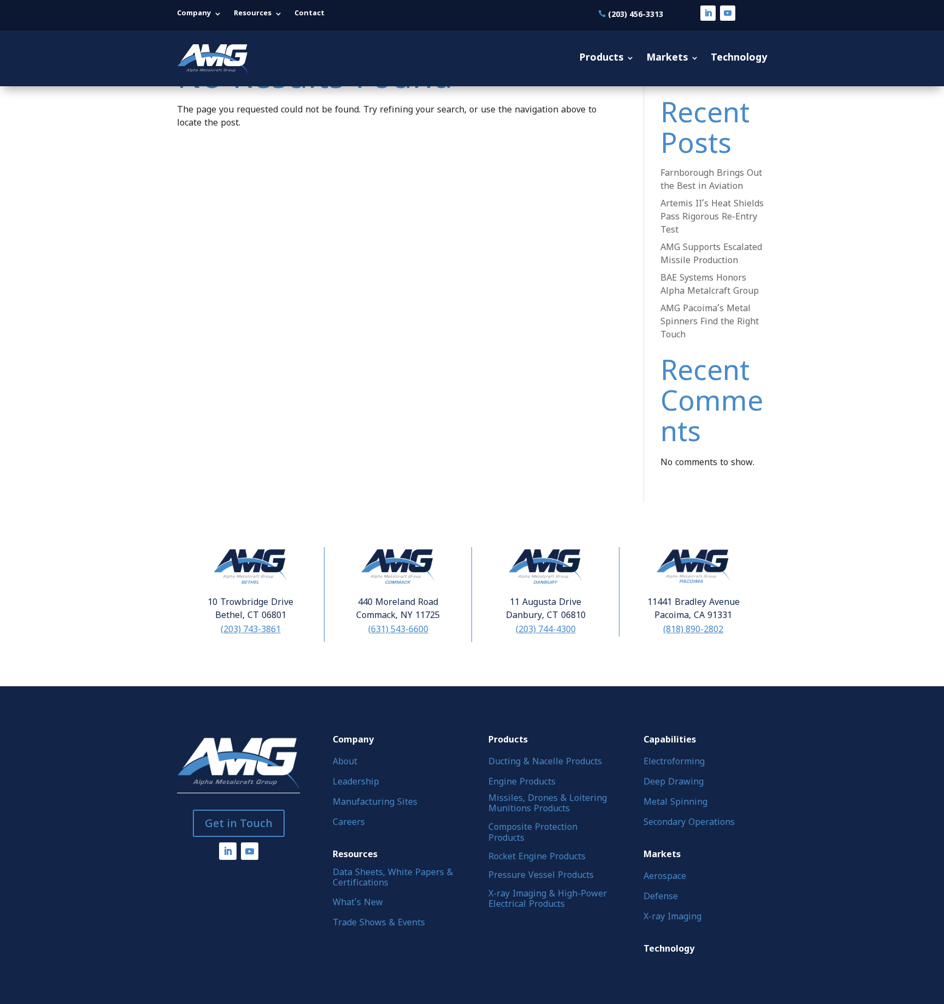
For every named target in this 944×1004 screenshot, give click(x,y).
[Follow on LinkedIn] (708, 13)
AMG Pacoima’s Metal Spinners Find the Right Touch (709, 322)
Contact (309, 14)
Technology (739, 58)
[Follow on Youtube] (727, 13)
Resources (253, 14)
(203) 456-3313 (635, 14)
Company (194, 14)
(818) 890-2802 (693, 629)
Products (601, 58)
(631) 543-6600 (398, 629)
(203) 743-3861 (251, 629)
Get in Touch (239, 823)
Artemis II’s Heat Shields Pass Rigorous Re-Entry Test (712, 217)
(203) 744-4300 (546, 629)
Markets (667, 58)
